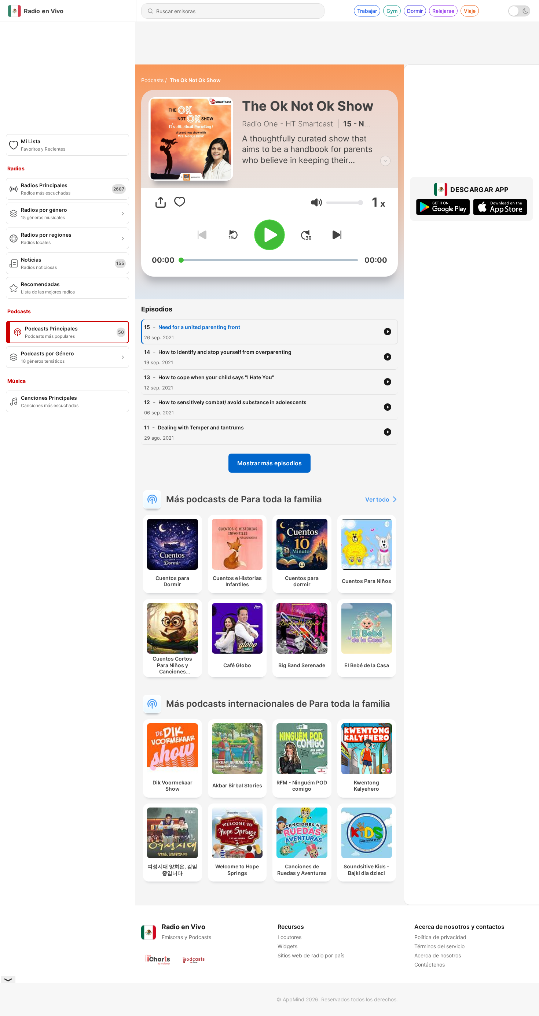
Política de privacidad (440, 937)
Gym (391, 11)
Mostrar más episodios (269, 463)
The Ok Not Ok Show (195, 80)
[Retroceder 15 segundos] (233, 235)
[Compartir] (161, 202)
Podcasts (152, 80)
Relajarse (443, 11)
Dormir (415, 11)
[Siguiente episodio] (335, 235)
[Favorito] (180, 202)
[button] (316, 202)
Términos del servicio (439, 946)
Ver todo (377, 499)
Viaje (470, 11)
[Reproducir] (269, 234)
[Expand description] (385, 161)
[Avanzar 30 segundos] (306, 235)
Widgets (287, 946)
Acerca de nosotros (437, 955)
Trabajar (367, 11)
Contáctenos (429, 964)
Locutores (289, 937)
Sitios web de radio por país (311, 955)
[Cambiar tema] (519, 10)
